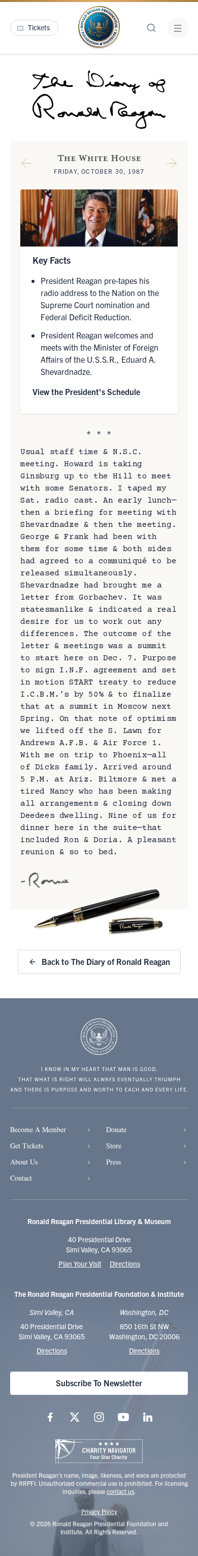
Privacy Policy (99, 1511)
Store (113, 1145)
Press (113, 1161)
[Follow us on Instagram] (99, 1417)
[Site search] (151, 28)
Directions (125, 1263)
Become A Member (38, 1129)
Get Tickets (26, 1145)
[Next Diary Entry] (171, 165)
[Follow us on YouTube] (123, 1417)
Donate (116, 1129)
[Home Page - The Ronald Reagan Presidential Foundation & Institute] (99, 28)
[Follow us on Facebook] (50, 1417)
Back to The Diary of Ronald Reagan (106, 961)
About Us (24, 1161)
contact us (120, 1491)
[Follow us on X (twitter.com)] (75, 1417)
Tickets (39, 27)
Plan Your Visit (80, 1263)
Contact (21, 1178)
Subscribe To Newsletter (99, 1383)
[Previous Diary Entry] (26, 165)
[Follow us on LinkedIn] (148, 1417)
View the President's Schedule (86, 391)
